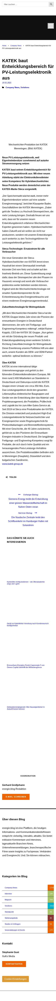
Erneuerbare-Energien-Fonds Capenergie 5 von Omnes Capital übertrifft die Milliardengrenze (26, 666)
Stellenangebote (11, 918)
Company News (16, 45)
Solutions (25, 87)
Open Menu (51, 26)
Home (4, 45)
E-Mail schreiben (16, 797)
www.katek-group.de (12, 464)
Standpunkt (9, 912)
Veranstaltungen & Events (15, 930)
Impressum (38, 997)
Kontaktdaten (14, 964)
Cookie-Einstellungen (15, 979)
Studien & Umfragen (13, 924)
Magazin (8, 900)
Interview (8, 894)
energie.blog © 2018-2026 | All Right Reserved (20, 994)
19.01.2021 (6, 83)
